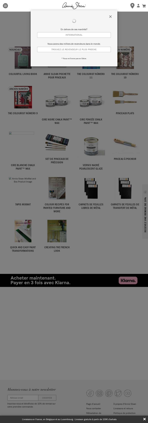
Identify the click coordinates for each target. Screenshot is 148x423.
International (74, 34)
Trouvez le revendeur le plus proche (74, 49)
